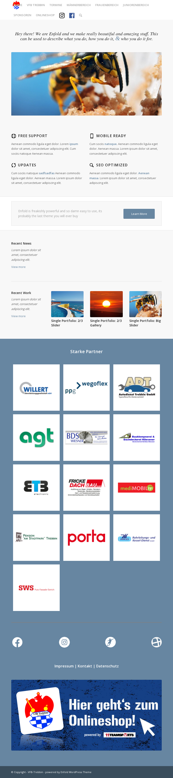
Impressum (64, 666)
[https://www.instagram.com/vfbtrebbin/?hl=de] (36, 538)
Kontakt (85, 666)
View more (18, 267)
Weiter (151, 84)
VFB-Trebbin (35, 772)
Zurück (21, 84)
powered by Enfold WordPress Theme (68, 772)
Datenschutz (107, 666)
